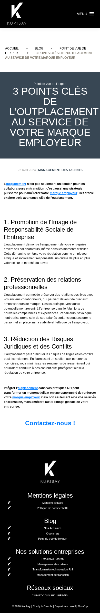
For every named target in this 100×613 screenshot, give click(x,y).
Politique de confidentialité (52, 508)
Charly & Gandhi (42, 606)
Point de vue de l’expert (52, 538)
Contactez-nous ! (50, 423)
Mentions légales (52, 502)
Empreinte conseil (65, 606)
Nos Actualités (53, 528)
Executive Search (53, 558)
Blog (39, 48)
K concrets (52, 533)
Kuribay (26, 606)
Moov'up (83, 606)
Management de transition (53, 574)
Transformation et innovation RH (53, 569)
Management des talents (52, 564)
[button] (82, 14)
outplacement (16, 184)
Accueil (12, 48)
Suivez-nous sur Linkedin (50, 595)
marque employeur (63, 193)
